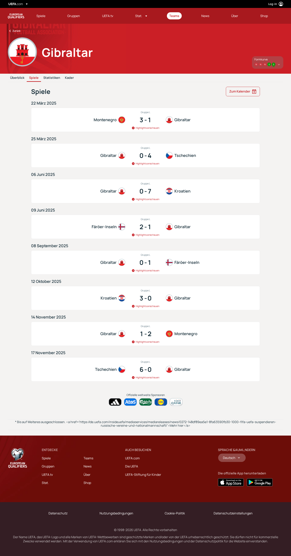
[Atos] (130, 402)
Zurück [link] (16, 30)
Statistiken (51, 78)
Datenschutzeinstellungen (233, 513)
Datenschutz (58, 513)
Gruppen (48, 466)
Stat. (45, 483)
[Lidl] (160, 402)
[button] (141, 16)
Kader (69, 78)
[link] (41, 16)
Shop (87, 483)
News (87, 466)
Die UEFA (131, 466)
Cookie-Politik (175, 513)
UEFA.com (132, 458)
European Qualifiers (16, 16)
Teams (88, 458)
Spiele (34, 78)
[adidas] (115, 402)
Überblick (17, 78)
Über (87, 474)
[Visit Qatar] (176, 402)
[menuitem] (47, 16)
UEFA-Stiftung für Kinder (143, 474)
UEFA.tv (47, 474)
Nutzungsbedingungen (116, 513)
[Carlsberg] (145, 402)
